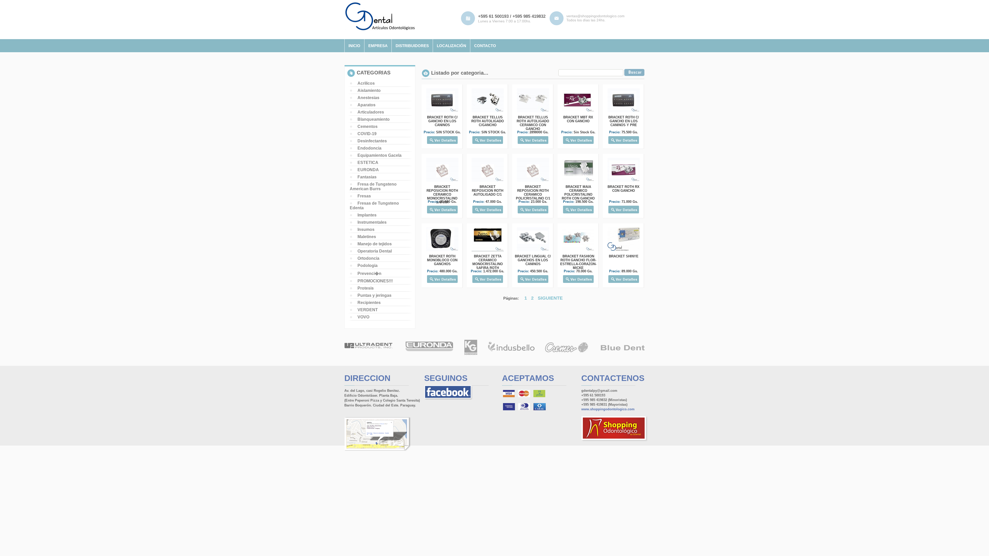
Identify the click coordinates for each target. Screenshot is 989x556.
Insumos (365, 229)
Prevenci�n (369, 273)
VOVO (363, 317)
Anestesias (368, 97)
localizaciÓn (451, 46)
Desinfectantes (372, 141)
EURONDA (368, 170)
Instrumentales (372, 222)
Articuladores (370, 112)
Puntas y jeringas (374, 295)
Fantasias (367, 177)
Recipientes (369, 302)
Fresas (364, 196)
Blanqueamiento (373, 119)
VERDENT (367, 310)
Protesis (365, 288)
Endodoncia (369, 148)
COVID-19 (367, 134)
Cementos (367, 126)
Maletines (366, 236)
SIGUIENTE (550, 298)
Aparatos (366, 105)
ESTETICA (367, 162)
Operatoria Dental (374, 251)
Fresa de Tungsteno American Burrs (373, 186)
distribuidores (412, 46)
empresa (378, 46)
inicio (354, 46)
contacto (485, 46)
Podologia (367, 265)
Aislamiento (369, 90)
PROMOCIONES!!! (375, 281)
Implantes (367, 215)
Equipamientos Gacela (379, 155)
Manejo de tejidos (374, 244)
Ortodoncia (368, 258)
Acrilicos (366, 83)
